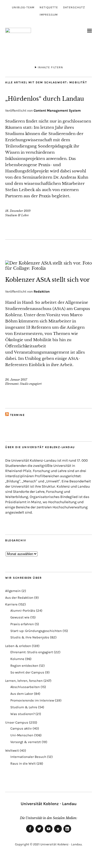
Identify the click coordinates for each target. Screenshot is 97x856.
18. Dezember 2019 (18, 211)
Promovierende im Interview (32, 700)
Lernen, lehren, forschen (24, 681)
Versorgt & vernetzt (25, 742)
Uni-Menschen (21, 735)
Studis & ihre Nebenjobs (29, 637)
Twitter (39, 832)
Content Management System (57, 110)
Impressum (49, 14)
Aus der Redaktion (19, 597)
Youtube (49, 832)
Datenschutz (74, 7)
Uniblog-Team (23, 7)
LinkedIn (67, 832)
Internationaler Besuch (28, 757)
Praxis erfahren (22, 624)
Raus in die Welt (23, 763)
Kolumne (17, 659)
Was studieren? (22, 714)
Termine (17, 415)
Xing (58, 832)
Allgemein (13, 591)
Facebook (30, 832)
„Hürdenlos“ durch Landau (44, 98)
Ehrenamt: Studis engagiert (23, 384)
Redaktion (42, 291)
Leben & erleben (18, 646)
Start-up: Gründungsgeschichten (36, 631)
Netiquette (49, 7)
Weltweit (12, 750)
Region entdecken (24, 666)
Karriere (11, 604)
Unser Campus (16, 722)
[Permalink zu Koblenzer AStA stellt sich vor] (48, 268)
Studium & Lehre (17, 215)
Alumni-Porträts (22, 610)
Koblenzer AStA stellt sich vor (47, 279)
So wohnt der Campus (27, 672)
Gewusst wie (19, 617)
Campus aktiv (21, 728)
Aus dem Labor (21, 694)
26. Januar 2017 (16, 379)
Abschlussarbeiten (25, 687)
